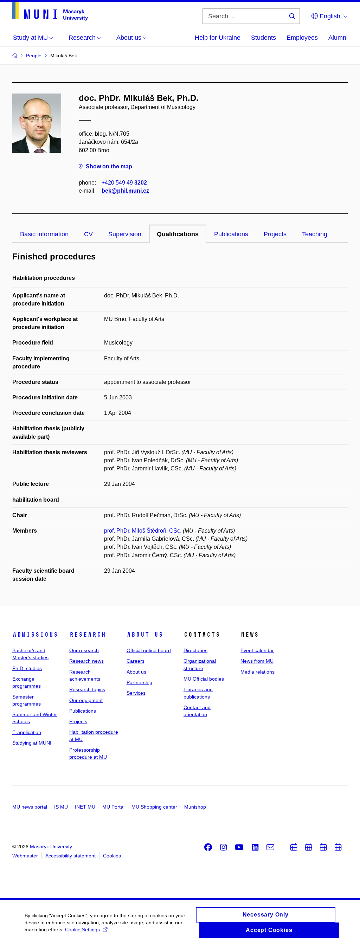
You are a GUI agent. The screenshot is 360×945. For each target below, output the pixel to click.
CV (88, 234)
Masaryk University (51, 846)
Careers (135, 661)
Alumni (338, 37)
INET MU (85, 807)
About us (145, 634)
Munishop (195, 807)
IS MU (61, 807)
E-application (26, 732)
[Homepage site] (50, 11)
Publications (231, 234)
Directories (195, 650)
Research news (86, 661)
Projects (275, 234)
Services (136, 693)
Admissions (35, 634)
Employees (302, 37)
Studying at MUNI (31, 743)
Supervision (124, 234)
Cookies (112, 856)
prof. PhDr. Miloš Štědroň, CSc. (142, 531)
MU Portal (113, 807)
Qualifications (178, 234)
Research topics (87, 689)
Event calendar (257, 650)
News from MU (257, 661)
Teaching (314, 234)
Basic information (44, 234)
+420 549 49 (124, 183)
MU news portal (29, 807)
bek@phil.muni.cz (125, 191)
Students (263, 37)
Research (87, 634)
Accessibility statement (70, 856)
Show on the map (109, 166)
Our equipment (86, 700)
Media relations (257, 672)
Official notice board (149, 650)
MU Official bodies (204, 679)
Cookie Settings (82, 929)
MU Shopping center (154, 807)
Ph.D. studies (27, 668)
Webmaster (25, 856)
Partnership (139, 682)
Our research (84, 650)
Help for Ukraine (217, 37)
